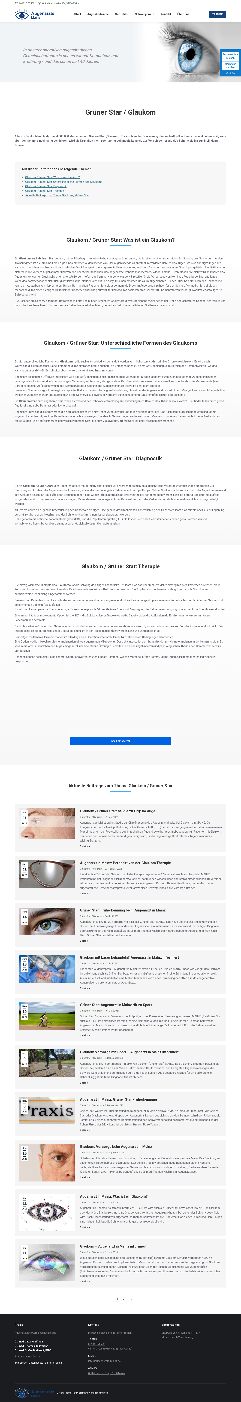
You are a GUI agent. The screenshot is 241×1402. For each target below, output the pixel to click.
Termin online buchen (230, 56)
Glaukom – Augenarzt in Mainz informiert (113, 1246)
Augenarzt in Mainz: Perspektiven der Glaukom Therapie (125, 863)
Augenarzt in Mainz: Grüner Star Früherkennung (118, 1099)
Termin (128, 1332)
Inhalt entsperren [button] (121, 741)
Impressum (21, 1362)
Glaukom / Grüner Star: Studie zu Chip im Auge (117, 811)
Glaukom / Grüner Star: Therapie (44, 191)
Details (84, 846)
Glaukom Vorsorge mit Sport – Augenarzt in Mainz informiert (129, 1052)
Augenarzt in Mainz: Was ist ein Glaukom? (114, 1196)
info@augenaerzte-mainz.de (104, 1361)
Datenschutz (36, 1362)
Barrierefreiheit (53, 1362)
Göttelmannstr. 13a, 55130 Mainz (106, 1373)
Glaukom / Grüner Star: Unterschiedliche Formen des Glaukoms (63, 182)
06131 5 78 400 (26, 3)
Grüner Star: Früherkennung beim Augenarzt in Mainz (123, 910)
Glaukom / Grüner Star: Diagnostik (46, 186)
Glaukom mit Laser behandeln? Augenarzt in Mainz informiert (129, 957)
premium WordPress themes (93, 1392)
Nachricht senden (230, 66)
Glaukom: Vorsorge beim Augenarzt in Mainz (116, 1146)
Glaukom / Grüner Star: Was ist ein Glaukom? (52, 177)
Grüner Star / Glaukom (91, 817)
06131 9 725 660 (97, 1348)
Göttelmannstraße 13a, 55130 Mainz (60, 3)
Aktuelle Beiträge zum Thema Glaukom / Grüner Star (57, 195)
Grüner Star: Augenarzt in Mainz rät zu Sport (116, 1005)
